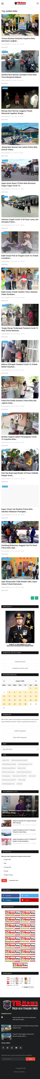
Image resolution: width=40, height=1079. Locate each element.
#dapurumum (21, 768)
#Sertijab (19, 784)
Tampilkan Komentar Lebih (20, 668)
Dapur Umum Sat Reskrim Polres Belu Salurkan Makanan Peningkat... (17, 510)
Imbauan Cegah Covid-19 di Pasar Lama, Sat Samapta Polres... (19, 220)
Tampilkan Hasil (13, 880)
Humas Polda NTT (6, 44)
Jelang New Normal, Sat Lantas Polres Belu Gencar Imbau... (19, 148)
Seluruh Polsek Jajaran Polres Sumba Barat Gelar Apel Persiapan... (24, 1018)
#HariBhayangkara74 (8, 784)
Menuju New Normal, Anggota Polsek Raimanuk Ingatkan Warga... (16, 112)
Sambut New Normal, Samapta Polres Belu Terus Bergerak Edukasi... (19, 76)
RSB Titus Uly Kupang (8, 772)
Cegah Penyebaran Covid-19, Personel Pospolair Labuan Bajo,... (24, 831)
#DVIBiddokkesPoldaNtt (9, 764)
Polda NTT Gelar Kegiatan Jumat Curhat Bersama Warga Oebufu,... (23, 1035)
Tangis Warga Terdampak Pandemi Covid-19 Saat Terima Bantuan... (19, 329)
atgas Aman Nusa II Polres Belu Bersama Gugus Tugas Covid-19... (18, 184)
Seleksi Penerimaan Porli (24, 772)
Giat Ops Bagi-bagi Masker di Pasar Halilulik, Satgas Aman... (19, 474)
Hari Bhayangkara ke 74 (25, 764)
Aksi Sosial (32, 776)
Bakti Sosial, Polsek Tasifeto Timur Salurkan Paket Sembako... (19, 293)
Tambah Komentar (20, 662)
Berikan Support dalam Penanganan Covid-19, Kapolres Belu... (19, 438)
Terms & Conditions (19, 1072)
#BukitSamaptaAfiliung (8, 768)
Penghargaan (6, 776)
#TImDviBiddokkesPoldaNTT (19, 760)
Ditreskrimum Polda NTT (9, 780)
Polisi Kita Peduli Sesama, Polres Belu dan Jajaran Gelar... (18, 401)
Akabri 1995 (5, 760)
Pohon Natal (21, 780)
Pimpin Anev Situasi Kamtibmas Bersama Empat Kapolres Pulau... (25, 1027)
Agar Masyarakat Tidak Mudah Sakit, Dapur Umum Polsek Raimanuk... (19, 582)
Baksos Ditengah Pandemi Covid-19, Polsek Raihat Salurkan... (19, 365)
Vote (4, 880)
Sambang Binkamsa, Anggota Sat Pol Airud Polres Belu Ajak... (19, 546)
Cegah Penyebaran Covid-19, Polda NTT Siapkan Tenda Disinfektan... (24, 840)
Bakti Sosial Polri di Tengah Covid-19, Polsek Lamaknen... (19, 257)
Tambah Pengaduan (20, 731)
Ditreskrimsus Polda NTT (19, 776)
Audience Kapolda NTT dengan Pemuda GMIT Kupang (24, 821)
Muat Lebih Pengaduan (20, 737)
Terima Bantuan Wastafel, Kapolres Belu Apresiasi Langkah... (18, 39)
